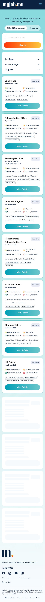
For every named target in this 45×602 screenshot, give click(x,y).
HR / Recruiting (10, 377)
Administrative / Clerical (13, 133)
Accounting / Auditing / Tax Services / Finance (20, 300)
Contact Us (6, 582)
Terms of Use (22, 598)
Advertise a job (24, 578)
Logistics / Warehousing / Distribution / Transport (21, 176)
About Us (5, 578)
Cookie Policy (35, 598)
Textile (8, 217)
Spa (7, 96)
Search (22, 45)
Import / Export (10, 340)
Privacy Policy (10, 598)
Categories (33, 28)
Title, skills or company (16, 28)
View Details (22, 105)
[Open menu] (40, 5)
